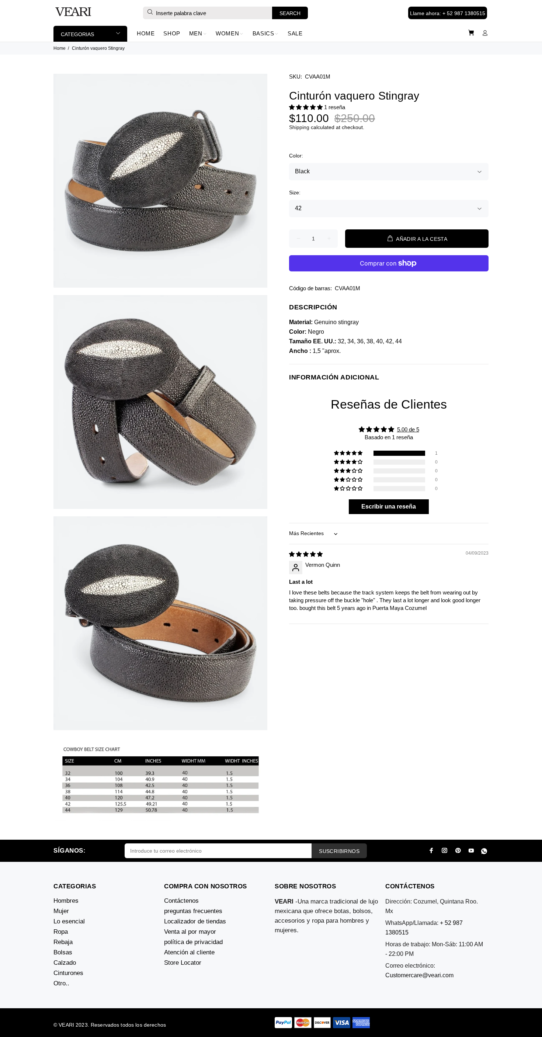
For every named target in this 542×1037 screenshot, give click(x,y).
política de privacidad (193, 942)
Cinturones (68, 973)
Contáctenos (181, 900)
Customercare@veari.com (419, 975)
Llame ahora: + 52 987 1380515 (447, 13)
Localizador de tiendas (195, 921)
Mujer (61, 911)
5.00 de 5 (408, 429)
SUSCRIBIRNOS (339, 851)
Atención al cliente (189, 952)
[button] (306, 107)
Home (59, 48)
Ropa (60, 931)
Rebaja (63, 942)
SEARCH (289, 13)
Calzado (64, 962)
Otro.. (61, 983)
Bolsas (62, 952)
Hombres (66, 900)
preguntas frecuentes (193, 911)
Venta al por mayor (190, 931)
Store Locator (182, 962)
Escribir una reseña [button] (388, 506)
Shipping (299, 127)
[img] (306, 554)
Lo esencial (69, 921)
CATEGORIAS (77, 34)
